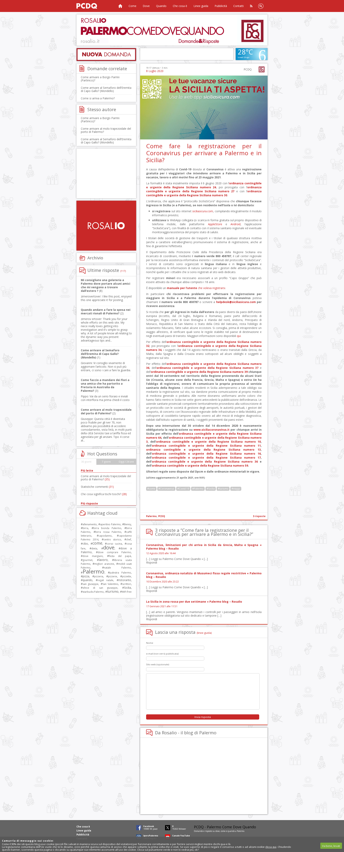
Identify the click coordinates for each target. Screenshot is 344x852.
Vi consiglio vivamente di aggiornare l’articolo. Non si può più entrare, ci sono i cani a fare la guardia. (106, 366)
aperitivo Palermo (110, 524)
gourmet (87, 560)
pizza (86, 576)
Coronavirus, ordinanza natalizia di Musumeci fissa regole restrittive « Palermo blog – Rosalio (204, 575)
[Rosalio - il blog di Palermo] (106, 226)
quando (87, 580)
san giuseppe (90, 584)
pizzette (126, 576)
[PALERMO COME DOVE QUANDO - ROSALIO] (91, 6)
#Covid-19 (183, 488)
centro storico (112, 539)
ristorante (124, 580)
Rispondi (151, 562)
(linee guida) (204, 633)
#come (151, 488)
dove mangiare (93, 556)
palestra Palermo (120, 572)
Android (235, 224)
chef (128, 539)
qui (239, 336)
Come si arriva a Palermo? (98, 98)
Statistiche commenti (97, 487)
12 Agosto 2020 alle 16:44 (161, 553)
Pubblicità (221, 6)
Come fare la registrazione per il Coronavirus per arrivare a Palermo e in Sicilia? (204, 153)
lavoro (103, 560)
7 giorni (106, 461)
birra (85, 528)
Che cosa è (180, 6)
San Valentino (110, 584)
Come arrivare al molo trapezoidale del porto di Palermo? (106, 130)
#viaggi (236, 488)
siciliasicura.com (202, 211)
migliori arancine (104, 564)
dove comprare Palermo (114, 552)
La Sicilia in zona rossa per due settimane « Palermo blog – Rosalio (194, 601)
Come (132, 6)
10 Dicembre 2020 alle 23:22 (162, 581)
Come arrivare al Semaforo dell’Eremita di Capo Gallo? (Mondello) (106, 89)
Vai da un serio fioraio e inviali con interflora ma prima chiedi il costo (105, 398)
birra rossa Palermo (108, 532)
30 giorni (86, 461)
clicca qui (270, 847)
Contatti (238, 6)
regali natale (105, 580)
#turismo (223, 488)
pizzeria (98, 576)
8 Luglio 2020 (154, 70)
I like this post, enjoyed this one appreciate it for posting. (106, 298)
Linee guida (201, 6)
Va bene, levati (331, 846)
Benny (127, 524)
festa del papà (120, 556)
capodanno (105, 535)
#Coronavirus (166, 488)
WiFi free (127, 591)
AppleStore (215, 224)
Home (120, 6)
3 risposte (259, 516)
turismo (112, 591)
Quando (161, 6)
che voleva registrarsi (196, 288)
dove (108, 547)
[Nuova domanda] (106, 54)
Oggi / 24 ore (126, 461)
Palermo (151, 516)
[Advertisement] (172, 30)
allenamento (90, 524)
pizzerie (112, 576)
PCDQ (161, 516)
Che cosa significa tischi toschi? (104, 494)
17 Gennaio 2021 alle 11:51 (161, 606)
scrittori (126, 584)
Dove (146, 6)
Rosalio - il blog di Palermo (189, 733)
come (97, 543)
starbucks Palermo (93, 591)
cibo (85, 543)
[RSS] (251, 6)
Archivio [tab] (95, 258)
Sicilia (127, 587)
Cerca (261, 6)
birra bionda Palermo (107, 528)
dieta (94, 548)
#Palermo (197, 488)
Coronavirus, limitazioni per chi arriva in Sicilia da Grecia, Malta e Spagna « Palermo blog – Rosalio (204, 546)
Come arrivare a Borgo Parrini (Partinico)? (100, 78)
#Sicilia (211, 488)
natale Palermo (117, 567)
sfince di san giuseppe (100, 587)
